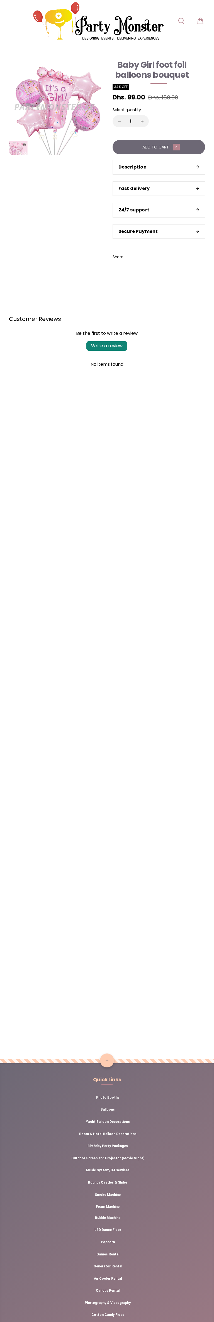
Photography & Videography (108, 1303)
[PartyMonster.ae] (98, 21)
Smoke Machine (108, 1195)
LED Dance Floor (107, 1230)
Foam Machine (108, 1207)
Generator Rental (108, 1266)
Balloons (108, 1109)
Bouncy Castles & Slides (108, 1182)
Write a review (107, 346)
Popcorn (108, 1242)
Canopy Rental (108, 1290)
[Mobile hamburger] (15, 21)
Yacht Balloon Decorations (108, 1122)
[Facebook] (131, 256)
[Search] (181, 21)
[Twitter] (144, 256)
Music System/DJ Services (108, 1170)
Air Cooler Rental (108, 1278)
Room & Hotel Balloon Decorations (108, 1134)
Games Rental (107, 1254)
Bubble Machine (107, 1218)
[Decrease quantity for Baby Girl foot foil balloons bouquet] (119, 121)
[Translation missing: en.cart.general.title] (200, 21)
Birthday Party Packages (107, 1146)
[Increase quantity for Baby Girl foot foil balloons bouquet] (142, 121)
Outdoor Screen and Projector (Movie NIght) (107, 1158)
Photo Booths (108, 1097)
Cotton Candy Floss (107, 1315)
